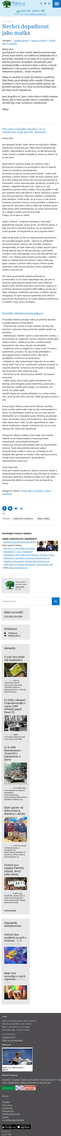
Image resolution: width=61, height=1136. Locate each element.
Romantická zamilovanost (17, 542)
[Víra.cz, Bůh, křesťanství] (13, 4)
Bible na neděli (13, 612)
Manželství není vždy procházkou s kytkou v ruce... (29, 554)
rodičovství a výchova (23, 518)
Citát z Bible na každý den (35, 14)
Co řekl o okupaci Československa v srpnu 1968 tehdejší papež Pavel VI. (15, 706)
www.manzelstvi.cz (18, 567)
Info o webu (7, 1105)
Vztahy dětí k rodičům (32, 490)
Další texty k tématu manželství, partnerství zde (28, 564)
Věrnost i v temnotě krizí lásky (19, 548)
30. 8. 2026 (18, 616)
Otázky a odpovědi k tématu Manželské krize (27, 561)
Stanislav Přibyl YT (48, 1079)
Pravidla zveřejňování (11, 1114)
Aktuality (9, 648)
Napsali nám (7, 1108)
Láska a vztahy (38, 40)
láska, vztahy (43, 518)
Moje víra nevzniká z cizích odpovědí (14, 976)
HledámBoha (13, 1082)
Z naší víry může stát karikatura (14, 658)
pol (13, 21)
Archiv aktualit (10, 910)
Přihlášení (10, 629)
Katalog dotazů (21, 40)
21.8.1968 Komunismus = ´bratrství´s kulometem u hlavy (13, 753)
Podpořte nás (8, 1111)
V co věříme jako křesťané (13, 1120)
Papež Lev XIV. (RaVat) (30, 1079)
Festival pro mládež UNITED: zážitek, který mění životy (14, 869)
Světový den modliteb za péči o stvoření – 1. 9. (15, 937)
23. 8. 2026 (8, 616)
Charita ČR (6, 1079)
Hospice (15, 1079)
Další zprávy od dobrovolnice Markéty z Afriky (14, 810)
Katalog (5, 1117)
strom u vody (20, 587)
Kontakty (6, 1102)
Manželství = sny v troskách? (18, 551)
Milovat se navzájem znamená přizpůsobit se (27, 558)
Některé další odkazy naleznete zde (35, 1082)
